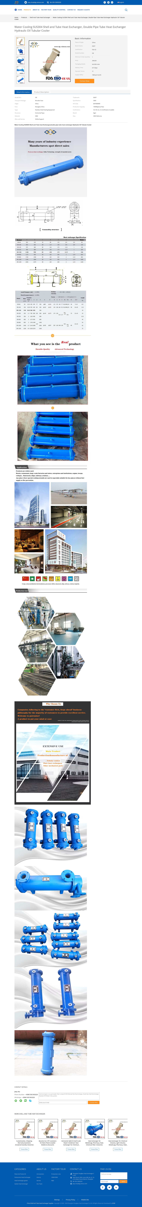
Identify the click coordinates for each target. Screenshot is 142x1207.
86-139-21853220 (55, 2)
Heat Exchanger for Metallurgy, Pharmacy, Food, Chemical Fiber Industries (94, 1143)
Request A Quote (83, 10)
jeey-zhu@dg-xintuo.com (36, 2)
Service (39, 1180)
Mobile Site (85, 1199)
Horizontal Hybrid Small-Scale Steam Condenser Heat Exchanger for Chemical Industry (71, 1144)
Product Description (41, 92)
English (121, 2)
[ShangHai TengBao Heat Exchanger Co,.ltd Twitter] (109, 2)
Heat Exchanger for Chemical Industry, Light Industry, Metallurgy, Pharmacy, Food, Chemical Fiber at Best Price (117, 1144)
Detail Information (23, 92)
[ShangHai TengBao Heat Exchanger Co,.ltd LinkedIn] (112, 2)
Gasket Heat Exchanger (21, 1184)
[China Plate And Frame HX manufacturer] (16, 3)
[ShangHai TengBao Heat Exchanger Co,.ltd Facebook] (105, 2)
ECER (113, 1203)
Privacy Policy (70, 1199)
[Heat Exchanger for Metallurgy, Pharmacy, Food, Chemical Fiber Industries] (95, 1129)
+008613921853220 (32, 1094)
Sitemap (57, 1199)
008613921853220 (29, 1097)
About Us (36, 10)
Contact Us (71, 10)
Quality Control (59, 10)
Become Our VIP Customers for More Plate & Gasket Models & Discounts (48, 1143)
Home (20, 10)
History (39, 1177)
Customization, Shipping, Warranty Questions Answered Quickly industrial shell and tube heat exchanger (24, 1145)
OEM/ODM (54, 1177)
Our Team (39, 1184)
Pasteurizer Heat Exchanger (22, 1177)
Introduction (40, 1174)
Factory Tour (46, 10)
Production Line (56, 1174)
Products (27, 10)
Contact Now (84, 81)
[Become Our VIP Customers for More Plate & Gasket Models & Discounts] (48, 1129)
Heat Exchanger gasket (21, 1180)
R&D (52, 1180)
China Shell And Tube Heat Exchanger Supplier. (40, 1203)
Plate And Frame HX (20, 1174)
